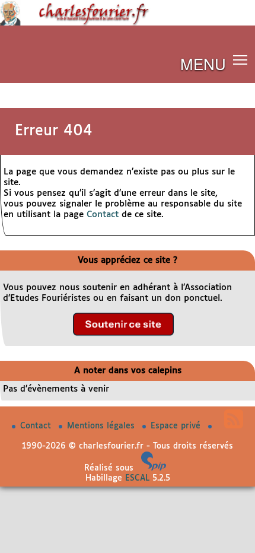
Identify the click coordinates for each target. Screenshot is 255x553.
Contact (103, 214)
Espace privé (177, 426)
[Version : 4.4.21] (153, 468)
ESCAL (137, 478)
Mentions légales (102, 426)
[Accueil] (127, 23)
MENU (203, 63)
